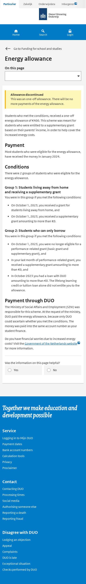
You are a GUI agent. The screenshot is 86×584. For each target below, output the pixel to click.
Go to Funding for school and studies (38, 49)
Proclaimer (9, 468)
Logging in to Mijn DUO (17, 438)
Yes (16, 370)
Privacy (7, 462)
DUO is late (9, 558)
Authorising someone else (19, 507)
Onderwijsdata (47, 4)
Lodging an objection (16, 540)
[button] (70, 32)
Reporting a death (14, 513)
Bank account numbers (17, 450)
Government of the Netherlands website (51, 343)
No (55, 370)
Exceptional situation (16, 563)
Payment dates (12, 444)
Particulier (9, 4)
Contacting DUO (13, 489)
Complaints (9, 552)
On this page (14, 68)
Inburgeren (67, 5)
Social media (10, 501)
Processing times (13, 495)
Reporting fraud (12, 519)
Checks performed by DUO (19, 569)
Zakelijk (27, 4)
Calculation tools (13, 456)
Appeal (7, 546)
